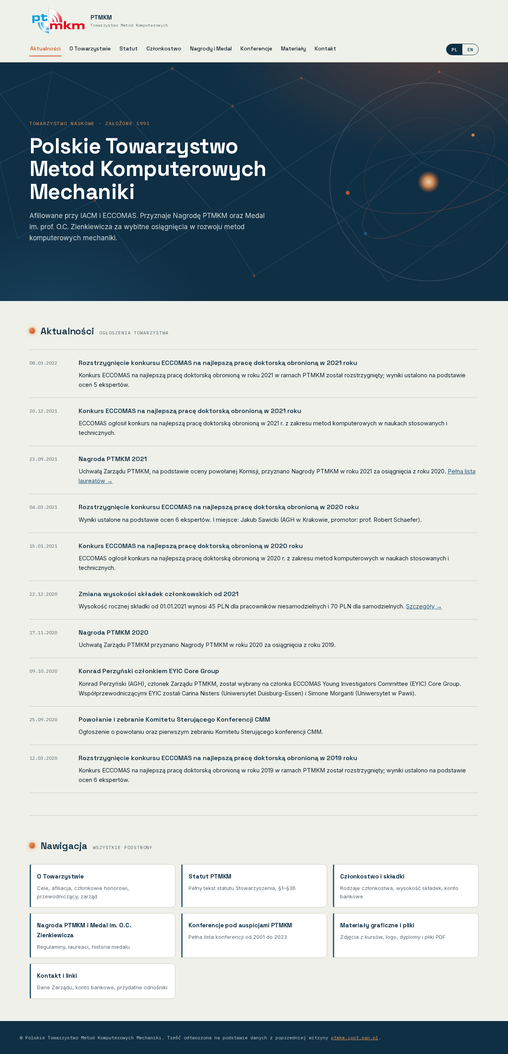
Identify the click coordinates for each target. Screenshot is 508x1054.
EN (470, 49)
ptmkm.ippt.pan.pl (354, 1037)
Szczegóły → (424, 606)
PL (454, 49)
